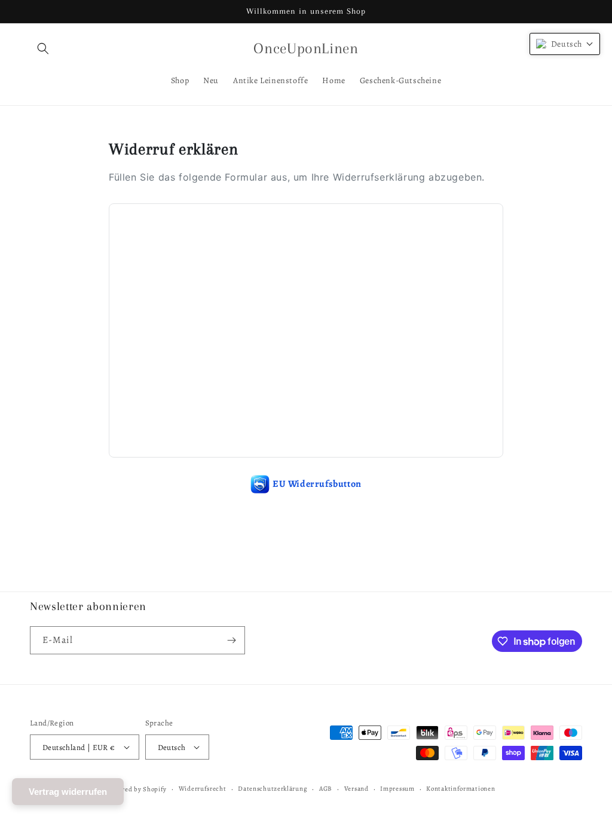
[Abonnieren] (231, 640)
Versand (356, 788)
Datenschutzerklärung (272, 788)
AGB (325, 788)
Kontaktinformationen (460, 788)
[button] (43, 48)
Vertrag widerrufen (68, 791)
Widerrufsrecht (203, 788)
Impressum (397, 788)
